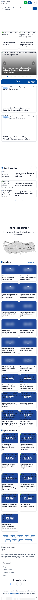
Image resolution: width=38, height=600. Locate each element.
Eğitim (14, 541)
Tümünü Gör (31, 262)
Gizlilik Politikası (7, 569)
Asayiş (8, 541)
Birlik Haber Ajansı (13, 593)
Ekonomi (20, 536)
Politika (13, 536)
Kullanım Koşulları (8, 572)
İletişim (5, 575)
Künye (5, 567)
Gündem (6, 536)
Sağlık (20, 541)
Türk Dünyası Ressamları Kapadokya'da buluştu (17, 8)
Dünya (32, 536)
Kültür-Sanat (29, 541)
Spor (27, 536)
